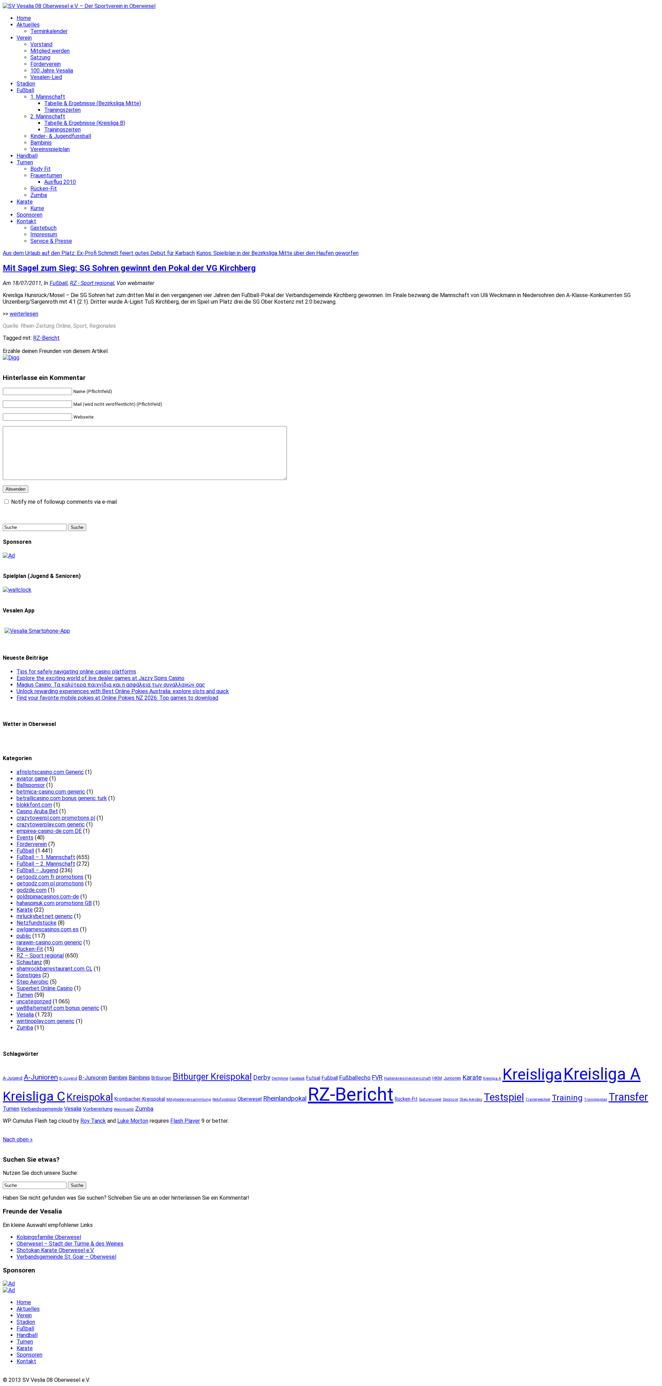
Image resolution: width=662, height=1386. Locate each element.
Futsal (313, 1078)
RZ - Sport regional (92, 283)
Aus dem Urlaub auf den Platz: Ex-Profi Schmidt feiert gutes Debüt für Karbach (99, 253)
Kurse (37, 208)
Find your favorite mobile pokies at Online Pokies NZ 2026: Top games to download (117, 698)
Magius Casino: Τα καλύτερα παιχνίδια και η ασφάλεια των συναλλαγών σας (111, 684)
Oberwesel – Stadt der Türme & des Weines (70, 1243)
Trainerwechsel (537, 1099)
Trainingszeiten (62, 110)
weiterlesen (24, 314)
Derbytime (280, 1078)
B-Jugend (68, 1078)
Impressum (43, 234)
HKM (437, 1078)
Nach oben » (18, 1139)
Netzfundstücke (37, 923)
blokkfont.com (34, 805)
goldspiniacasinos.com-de (48, 896)
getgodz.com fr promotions (50, 877)
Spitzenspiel (430, 1099)
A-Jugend (12, 1078)
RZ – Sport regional (40, 955)
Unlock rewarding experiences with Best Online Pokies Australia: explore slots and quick (123, 691)
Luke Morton (132, 1121)
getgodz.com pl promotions (50, 883)
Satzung (40, 57)
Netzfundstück (224, 1099)
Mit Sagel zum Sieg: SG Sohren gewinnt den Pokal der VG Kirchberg (129, 268)
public (24, 936)
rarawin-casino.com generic (49, 942)
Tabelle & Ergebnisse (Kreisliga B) (84, 123)
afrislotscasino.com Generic (50, 772)
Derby (261, 1077)
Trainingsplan (595, 1099)
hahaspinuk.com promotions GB (54, 903)
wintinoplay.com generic (45, 1021)
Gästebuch (43, 228)
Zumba (38, 195)
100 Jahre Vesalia (51, 70)
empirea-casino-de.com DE (49, 831)
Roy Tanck (93, 1121)
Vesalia (25, 1014)
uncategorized (34, 1001)
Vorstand (41, 44)
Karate (25, 201)
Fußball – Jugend (37, 870)
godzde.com (32, 890)
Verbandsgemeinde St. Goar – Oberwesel (66, 1257)
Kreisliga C (34, 1096)
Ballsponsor (31, 785)
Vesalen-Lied (46, 77)
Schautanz (29, 962)
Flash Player (185, 1121)
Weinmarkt (124, 1109)
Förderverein (45, 64)
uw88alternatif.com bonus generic (58, 1008)
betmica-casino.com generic (51, 791)
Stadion (26, 83)
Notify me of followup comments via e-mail (64, 502)
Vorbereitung (97, 1109)
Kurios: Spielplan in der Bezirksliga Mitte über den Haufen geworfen (277, 253)
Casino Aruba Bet (37, 811)
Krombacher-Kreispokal (139, 1099)
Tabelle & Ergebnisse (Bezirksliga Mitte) (92, 103)
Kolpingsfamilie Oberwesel (49, 1237)
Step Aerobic (33, 982)
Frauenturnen (46, 175)
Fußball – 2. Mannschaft (46, 864)
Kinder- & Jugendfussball (60, 136)
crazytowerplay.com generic (51, 824)
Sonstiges (29, 975)
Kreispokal (90, 1097)
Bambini (118, 1077)
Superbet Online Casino (45, 988)
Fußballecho (355, 1077)
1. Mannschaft (47, 97)
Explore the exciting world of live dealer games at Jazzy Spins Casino (100, 678)
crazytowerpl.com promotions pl (56, 818)
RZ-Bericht (46, 338)
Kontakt (26, 221)
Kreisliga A (602, 1074)
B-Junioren (93, 1077)
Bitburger (161, 1078)
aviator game (32, 778)
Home (24, 18)
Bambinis (41, 142)
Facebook (297, 1078)
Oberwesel (250, 1099)
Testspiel (504, 1097)
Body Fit (40, 169)
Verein (24, 38)
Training (567, 1098)
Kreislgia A (492, 1078)
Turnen (25, 162)
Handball (27, 156)
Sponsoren (29, 215)
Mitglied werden (50, 51)
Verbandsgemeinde (42, 1109)
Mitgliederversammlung (189, 1099)
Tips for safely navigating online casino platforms (76, 671)
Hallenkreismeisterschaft (407, 1078)
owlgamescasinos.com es (48, 929)
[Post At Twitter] (11, 357)
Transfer (628, 1097)
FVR (377, 1077)
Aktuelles (28, 24)
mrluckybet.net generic (45, 916)
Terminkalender (49, 31)
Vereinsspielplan (50, 149)
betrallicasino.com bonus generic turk (62, 798)
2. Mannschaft (47, 116)
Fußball (25, 90)
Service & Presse (51, 241)
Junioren (452, 1078)
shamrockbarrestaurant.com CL (54, 968)
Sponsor (450, 1099)
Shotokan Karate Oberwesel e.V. (55, 1250)
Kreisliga (532, 1074)
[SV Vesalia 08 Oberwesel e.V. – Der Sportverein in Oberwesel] (79, 6)
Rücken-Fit (43, 188)
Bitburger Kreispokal (212, 1076)
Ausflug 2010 (60, 182)
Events (25, 837)
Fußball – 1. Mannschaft (46, 857)
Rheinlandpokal (285, 1098)
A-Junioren (41, 1077)
